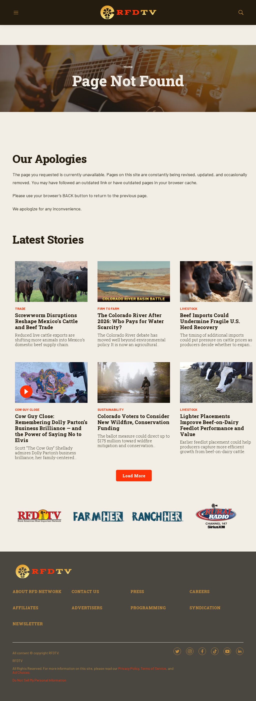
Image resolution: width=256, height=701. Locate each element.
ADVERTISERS (87, 607)
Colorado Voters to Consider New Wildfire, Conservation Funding (134, 422)
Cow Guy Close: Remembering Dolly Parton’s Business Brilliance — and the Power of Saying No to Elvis (51, 428)
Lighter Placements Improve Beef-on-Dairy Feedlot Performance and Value (212, 425)
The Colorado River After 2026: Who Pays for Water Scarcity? (131, 321)
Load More (133, 475)
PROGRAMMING (148, 607)
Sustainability (111, 410)
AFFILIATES (25, 607)
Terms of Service (153, 668)
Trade (20, 309)
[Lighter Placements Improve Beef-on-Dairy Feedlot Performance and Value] (216, 382)
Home (128, 67)
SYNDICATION (205, 607)
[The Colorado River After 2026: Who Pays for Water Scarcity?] (134, 281)
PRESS (137, 591)
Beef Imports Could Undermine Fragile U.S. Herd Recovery (210, 321)
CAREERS (200, 591)
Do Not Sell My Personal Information (39, 680)
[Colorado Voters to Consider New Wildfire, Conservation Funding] (134, 382)
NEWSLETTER (27, 623)
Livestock (188, 309)
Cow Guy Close (27, 410)
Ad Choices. (21, 672)
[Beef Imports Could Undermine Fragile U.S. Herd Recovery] (216, 281)
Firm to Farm (108, 309)
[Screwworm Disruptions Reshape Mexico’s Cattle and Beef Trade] (51, 281)
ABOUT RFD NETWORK (37, 591)
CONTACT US (85, 591)
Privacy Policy (128, 668)
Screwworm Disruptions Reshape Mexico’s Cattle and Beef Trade (46, 321)
